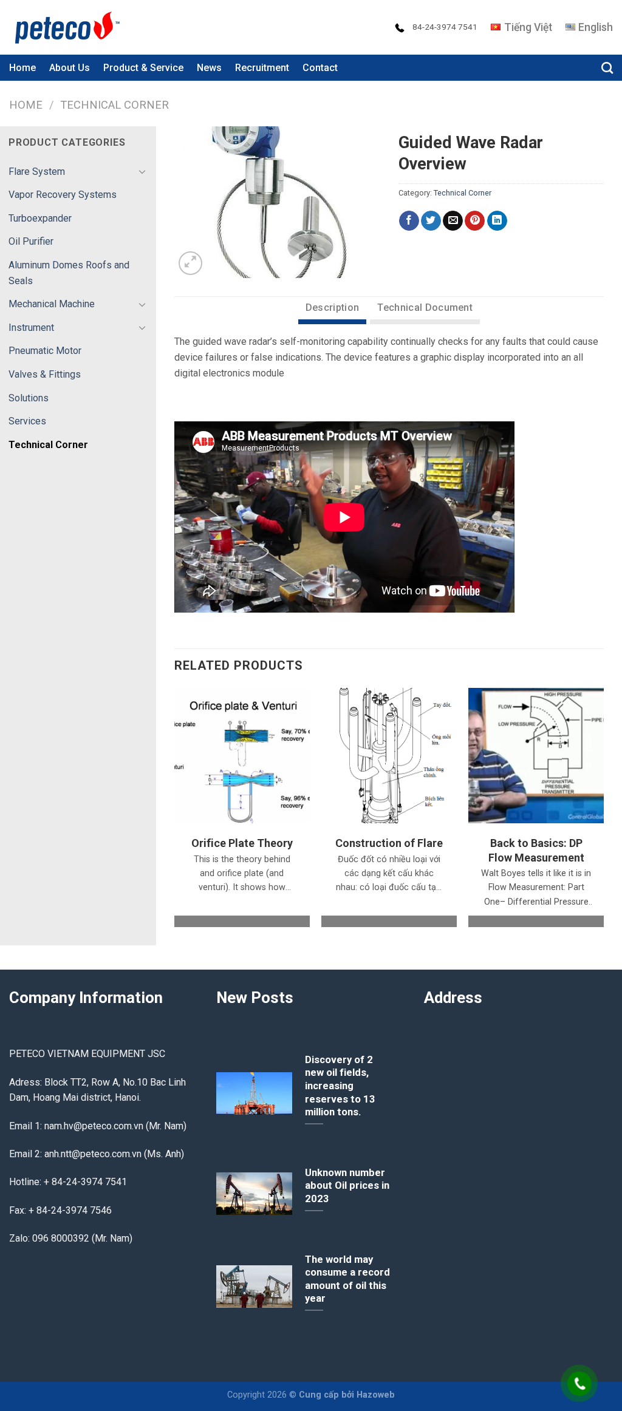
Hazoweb (376, 1395)
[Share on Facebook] (409, 221)
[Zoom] (190, 263)
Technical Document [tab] (425, 307)
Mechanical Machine (52, 304)
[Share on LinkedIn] (497, 221)
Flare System (37, 171)
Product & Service (143, 67)
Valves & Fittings (45, 374)
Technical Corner (114, 104)
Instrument (31, 327)
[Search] (607, 68)
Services (27, 421)
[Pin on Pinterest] (475, 221)
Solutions (29, 398)
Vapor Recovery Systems (63, 194)
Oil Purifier (31, 241)
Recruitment (262, 67)
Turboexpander (40, 218)
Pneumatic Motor (45, 350)
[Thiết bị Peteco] (70, 27)
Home (22, 67)
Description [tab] (333, 307)
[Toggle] (142, 171)
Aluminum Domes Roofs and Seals (69, 273)
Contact (320, 67)
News (209, 67)
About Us (69, 67)
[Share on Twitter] (431, 221)
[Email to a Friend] (453, 221)
